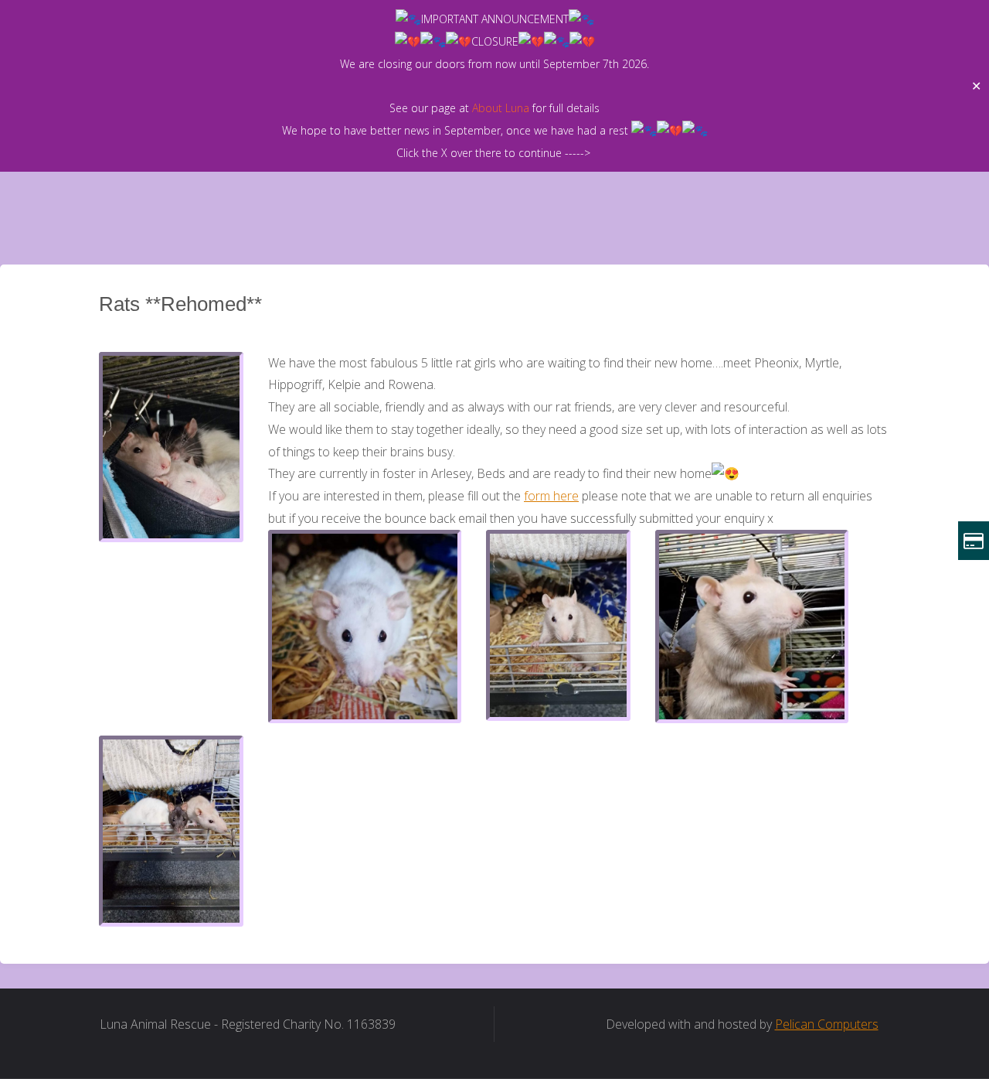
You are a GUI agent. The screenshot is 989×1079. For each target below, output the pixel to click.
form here (551, 495)
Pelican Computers (827, 1024)
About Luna (500, 108)
